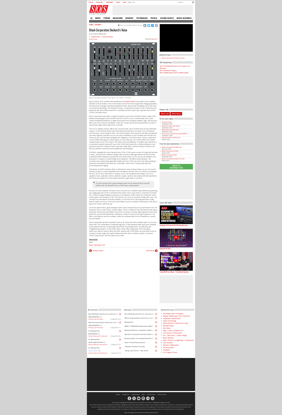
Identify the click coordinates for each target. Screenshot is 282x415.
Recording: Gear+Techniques (95, 319)
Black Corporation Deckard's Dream (173, 58)
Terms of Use (161, 394)
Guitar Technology (169, 321)
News (98, 18)
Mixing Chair (128, 322)
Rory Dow (94, 39)
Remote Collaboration (171, 345)
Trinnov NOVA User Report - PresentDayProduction (174, 272)
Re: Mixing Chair (94, 331)
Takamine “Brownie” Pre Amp (134, 347)
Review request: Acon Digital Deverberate (139, 338)
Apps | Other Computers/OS (173, 330)
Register (99, 2)
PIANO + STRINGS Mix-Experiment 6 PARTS (138, 326)
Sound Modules (107, 37)
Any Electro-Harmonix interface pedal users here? (140, 334)
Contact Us (125, 394)
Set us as (131, 25)
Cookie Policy (135, 394)
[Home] (98, 9)
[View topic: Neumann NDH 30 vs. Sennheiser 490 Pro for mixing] (156, 330)
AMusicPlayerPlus (93, 317)
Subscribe (109, 2)
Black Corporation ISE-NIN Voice (172, 147)
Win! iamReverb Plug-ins (168, 70)
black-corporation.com (97, 245)
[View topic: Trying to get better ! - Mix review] (156, 351)
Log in (91, 2)
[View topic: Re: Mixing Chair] (120, 331)
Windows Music (168, 326)
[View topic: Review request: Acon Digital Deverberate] (156, 338)
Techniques (142, 18)
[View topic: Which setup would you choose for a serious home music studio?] (120, 323)
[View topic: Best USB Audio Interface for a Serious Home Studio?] (120, 314)
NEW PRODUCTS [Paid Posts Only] (175, 323)
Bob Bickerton (92, 334)
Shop (118, 2)
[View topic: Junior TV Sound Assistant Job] (156, 343)
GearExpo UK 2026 (165, 248)
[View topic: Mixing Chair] (156, 322)
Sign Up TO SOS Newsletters (176, 166)
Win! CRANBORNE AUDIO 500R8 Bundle (174, 73)
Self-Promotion (168, 347)
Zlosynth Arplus (167, 122)
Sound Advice (167, 18)
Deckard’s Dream (129, 101)
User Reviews (168, 343)
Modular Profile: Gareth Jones (171, 137)
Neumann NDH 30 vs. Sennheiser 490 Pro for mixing (140, 330)
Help (124, 2)
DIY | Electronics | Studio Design (175, 335)
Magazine (118, 18)
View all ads (165, 114)
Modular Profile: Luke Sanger (171, 126)
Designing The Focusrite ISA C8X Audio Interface (174, 225)
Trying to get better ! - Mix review (136, 351)
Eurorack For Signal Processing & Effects (174, 134)
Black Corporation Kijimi (169, 155)
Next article (150, 251)
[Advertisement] (176, 185)
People (154, 18)
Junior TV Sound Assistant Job (134, 342)
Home (91, 18)
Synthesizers (95, 37)
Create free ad (176, 114)
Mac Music (167, 328)
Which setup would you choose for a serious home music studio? (104, 322)
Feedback (166, 350)
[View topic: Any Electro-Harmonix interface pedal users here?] (156, 334)
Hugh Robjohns (93, 351)
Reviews (129, 18)
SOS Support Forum (170, 352)
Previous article (97, 251)
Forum (106, 18)
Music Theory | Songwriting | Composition (178, 340)
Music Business (184, 18)
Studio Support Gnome (95, 342)
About (118, 394)
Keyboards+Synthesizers (172, 318)
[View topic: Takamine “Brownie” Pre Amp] (156, 347)
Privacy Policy (151, 394)
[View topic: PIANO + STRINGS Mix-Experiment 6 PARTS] (156, 326)
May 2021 (155, 39)
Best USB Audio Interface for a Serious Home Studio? (104, 314)
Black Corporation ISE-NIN (170, 151)
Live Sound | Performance (172, 333)
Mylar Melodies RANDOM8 (170, 130)
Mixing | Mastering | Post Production (98, 336)
